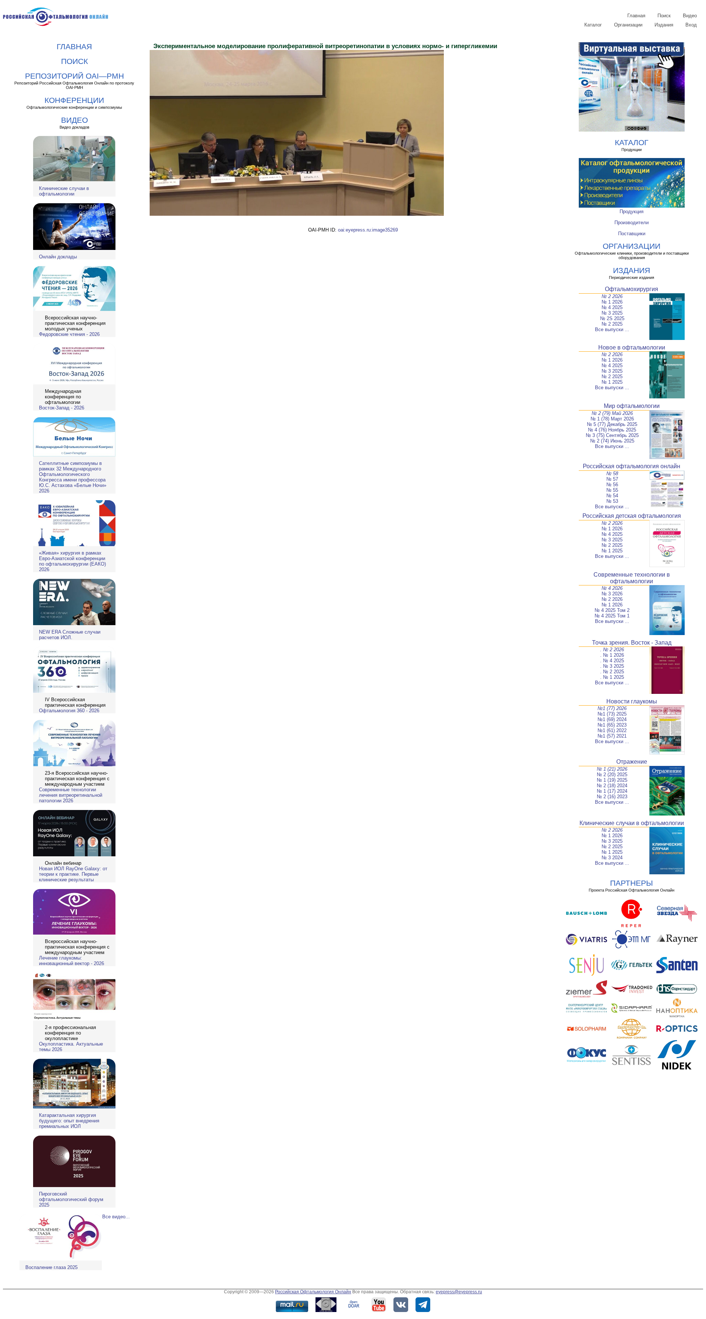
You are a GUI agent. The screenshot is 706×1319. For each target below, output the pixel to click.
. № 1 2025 (612, 677)
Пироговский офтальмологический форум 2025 (71, 1199)
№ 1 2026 (612, 302)
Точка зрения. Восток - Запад (631, 642)
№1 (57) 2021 (612, 736)
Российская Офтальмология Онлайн (313, 1291)
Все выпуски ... (612, 329)
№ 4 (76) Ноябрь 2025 (612, 430)
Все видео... (116, 1216)
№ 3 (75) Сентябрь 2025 (612, 435)
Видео (690, 15)
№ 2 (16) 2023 (612, 796)
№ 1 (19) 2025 (612, 780)
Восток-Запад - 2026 (61, 408)
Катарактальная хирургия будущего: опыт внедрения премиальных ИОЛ (69, 1120)
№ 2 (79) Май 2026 (612, 413)
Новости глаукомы (631, 701)
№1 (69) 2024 (612, 719)
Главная (636, 15)
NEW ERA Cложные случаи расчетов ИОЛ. (69, 634)
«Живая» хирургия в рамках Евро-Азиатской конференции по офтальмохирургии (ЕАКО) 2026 (72, 561)
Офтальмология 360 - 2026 (69, 710)
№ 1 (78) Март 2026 (612, 419)
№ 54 (612, 495)
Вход (691, 25)
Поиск (664, 15)
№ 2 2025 (612, 324)
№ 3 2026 (612, 593)
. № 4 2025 (612, 660)
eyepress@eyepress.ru (459, 1291)
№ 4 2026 (612, 588)
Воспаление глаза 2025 (51, 1267)
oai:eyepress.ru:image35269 (368, 230)
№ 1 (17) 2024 (612, 791)
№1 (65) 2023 (612, 725)
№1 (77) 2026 (612, 708)
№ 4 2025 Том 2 (612, 610)
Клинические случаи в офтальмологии (64, 191)
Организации (628, 25)
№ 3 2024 (612, 857)
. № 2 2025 (612, 671)
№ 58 (612, 473)
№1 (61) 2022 (612, 730)
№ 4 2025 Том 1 (612, 616)
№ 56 (612, 484)
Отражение (631, 762)
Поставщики (631, 233)
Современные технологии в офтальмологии (631, 577)
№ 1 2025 (612, 382)
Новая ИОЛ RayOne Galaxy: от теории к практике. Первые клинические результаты (73, 874)
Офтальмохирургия (631, 289)
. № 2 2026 (612, 649)
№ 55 (612, 490)
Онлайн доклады (58, 256)
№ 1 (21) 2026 (612, 769)
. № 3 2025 (612, 666)
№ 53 (612, 501)
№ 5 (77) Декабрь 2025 (612, 424)
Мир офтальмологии (632, 406)
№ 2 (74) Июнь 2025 (612, 441)
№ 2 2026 (612, 296)
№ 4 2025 (612, 307)
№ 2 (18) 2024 (612, 785)
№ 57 (612, 479)
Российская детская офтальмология (631, 516)
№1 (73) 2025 (612, 714)
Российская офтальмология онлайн (631, 466)
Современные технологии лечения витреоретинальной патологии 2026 (70, 795)
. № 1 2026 (612, 655)
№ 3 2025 (612, 313)
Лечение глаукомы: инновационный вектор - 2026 (71, 960)
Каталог (593, 25)
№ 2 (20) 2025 (612, 774)
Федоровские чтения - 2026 (69, 334)
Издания (664, 25)
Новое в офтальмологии (631, 347)
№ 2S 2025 (612, 318)
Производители (631, 222)
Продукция (631, 211)
